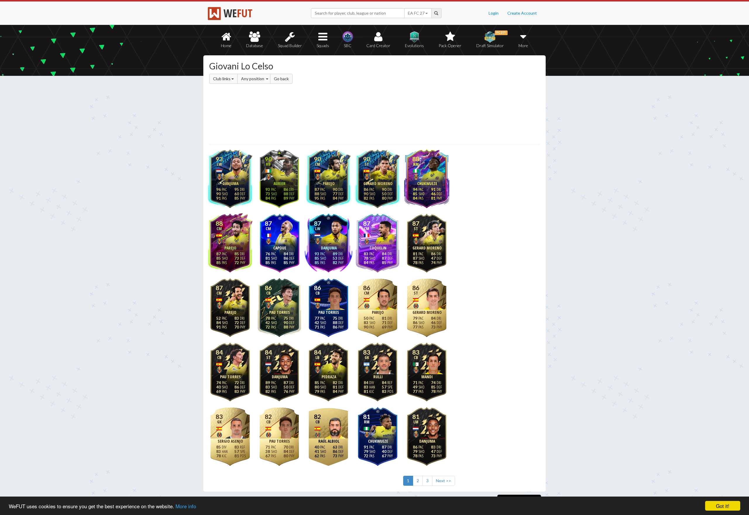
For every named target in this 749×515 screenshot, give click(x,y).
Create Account (522, 13)
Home (226, 45)
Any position (253, 78)
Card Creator (378, 45)
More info (186, 506)
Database (254, 45)
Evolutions (414, 45)
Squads (323, 45)
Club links (222, 78)
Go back (281, 78)
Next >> (443, 480)
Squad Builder (290, 45)
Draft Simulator (491, 39)
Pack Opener (450, 45)
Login (494, 13)
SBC (347, 45)
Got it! (722, 505)
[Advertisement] (431, 101)
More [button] (523, 45)
